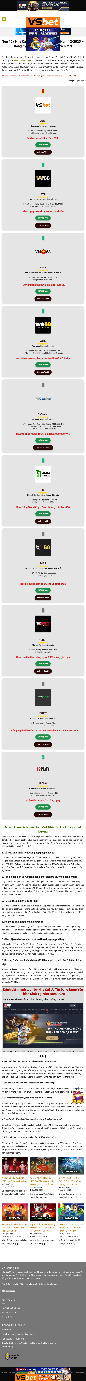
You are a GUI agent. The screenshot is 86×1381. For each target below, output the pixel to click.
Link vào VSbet (43, 152)
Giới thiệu (6, 1284)
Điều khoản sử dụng (48, 1284)
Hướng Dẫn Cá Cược (11, 1308)
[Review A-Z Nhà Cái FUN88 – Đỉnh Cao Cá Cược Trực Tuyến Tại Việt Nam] (71, 1212)
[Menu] (4, 19)
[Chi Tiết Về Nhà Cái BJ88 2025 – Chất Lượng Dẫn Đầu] (15, 1166)
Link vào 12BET (43, 671)
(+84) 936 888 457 (17, 1339)
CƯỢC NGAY (43, 144)
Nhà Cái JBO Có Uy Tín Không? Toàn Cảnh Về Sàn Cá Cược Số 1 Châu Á (70, 1181)
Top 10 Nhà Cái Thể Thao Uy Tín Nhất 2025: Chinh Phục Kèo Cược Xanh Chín (42, 1227)
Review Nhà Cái (9, 1312)
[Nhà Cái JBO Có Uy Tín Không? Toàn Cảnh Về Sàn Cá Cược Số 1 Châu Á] (71, 1166)
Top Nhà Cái (7, 1317)
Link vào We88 (43, 372)
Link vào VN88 (43, 299)
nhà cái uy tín (19, 60)
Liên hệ (15, 1284)
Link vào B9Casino (43, 448)
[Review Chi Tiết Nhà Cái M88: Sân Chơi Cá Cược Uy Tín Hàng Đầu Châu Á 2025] (43, 1166)
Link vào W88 (43, 225)
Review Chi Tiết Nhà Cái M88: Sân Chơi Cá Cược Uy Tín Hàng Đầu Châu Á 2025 (42, 1181)
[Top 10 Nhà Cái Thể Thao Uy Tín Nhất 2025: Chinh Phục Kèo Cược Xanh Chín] (43, 1212)
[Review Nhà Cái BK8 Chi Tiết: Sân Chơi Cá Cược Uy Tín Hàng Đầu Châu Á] (15, 1212)
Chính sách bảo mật (29, 1284)
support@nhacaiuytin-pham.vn (21, 1334)
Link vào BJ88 (43, 598)
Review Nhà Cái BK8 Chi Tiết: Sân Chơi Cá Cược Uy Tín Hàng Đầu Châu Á (14, 1227)
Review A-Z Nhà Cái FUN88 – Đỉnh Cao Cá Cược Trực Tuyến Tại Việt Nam (70, 1227)
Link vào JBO (43, 521)
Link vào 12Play (43, 814)
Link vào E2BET (43, 744)
